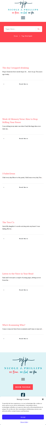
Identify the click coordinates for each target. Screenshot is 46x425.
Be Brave (34, 47)
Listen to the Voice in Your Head (17, 273)
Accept (23, 417)
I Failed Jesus (8, 173)
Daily (41, 98)
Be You (40, 47)
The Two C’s (8, 222)
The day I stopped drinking (15, 67)
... (9, 74)
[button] (43, 399)
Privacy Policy (24, 422)
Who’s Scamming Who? (13, 325)
